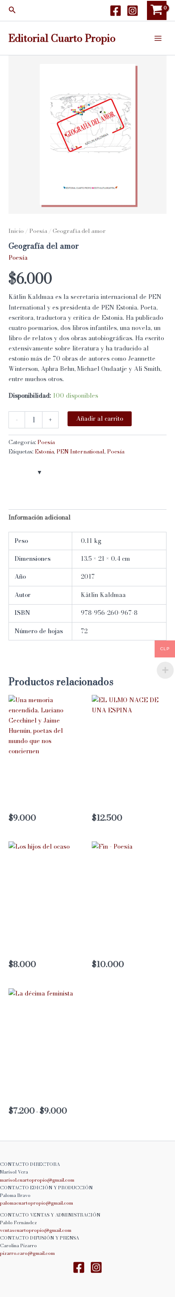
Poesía (38, 231)
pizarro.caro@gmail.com (27, 1253)
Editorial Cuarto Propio (62, 38)
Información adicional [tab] (39, 517)
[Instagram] (132, 11)
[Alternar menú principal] (158, 37)
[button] (12, 11)
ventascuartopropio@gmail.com (35, 1230)
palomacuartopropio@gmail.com (36, 1202)
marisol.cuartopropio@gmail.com (37, 1179)
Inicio (16, 231)
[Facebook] (115, 11)
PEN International (80, 451)
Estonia (44, 451)
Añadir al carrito (99, 418)
